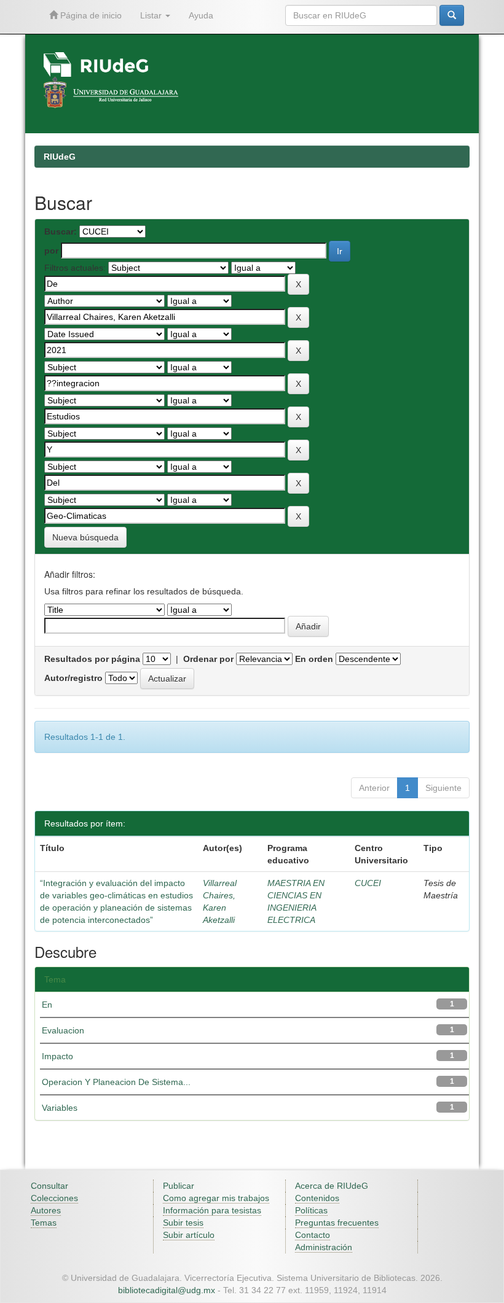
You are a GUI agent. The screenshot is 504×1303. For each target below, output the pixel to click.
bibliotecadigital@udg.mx (166, 1290)
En (47, 1004)
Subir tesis (183, 1222)
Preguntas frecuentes (337, 1222)
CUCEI (368, 883)
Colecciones (54, 1198)
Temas (44, 1222)
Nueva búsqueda (85, 537)
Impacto (57, 1056)
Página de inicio (90, 15)
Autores (46, 1210)
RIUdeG (60, 156)
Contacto (312, 1235)
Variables (59, 1108)
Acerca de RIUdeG (331, 1186)
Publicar (178, 1186)
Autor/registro (73, 678)
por (51, 250)
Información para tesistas (212, 1210)
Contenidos (317, 1198)
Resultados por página (92, 659)
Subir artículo (189, 1235)
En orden (314, 659)
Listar (152, 15)
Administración (323, 1247)
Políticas (311, 1210)
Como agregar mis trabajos (216, 1198)
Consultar (49, 1186)
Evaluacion (63, 1030)
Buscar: (60, 231)
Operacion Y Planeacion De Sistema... (116, 1082)
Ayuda (201, 15)
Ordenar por (208, 659)
